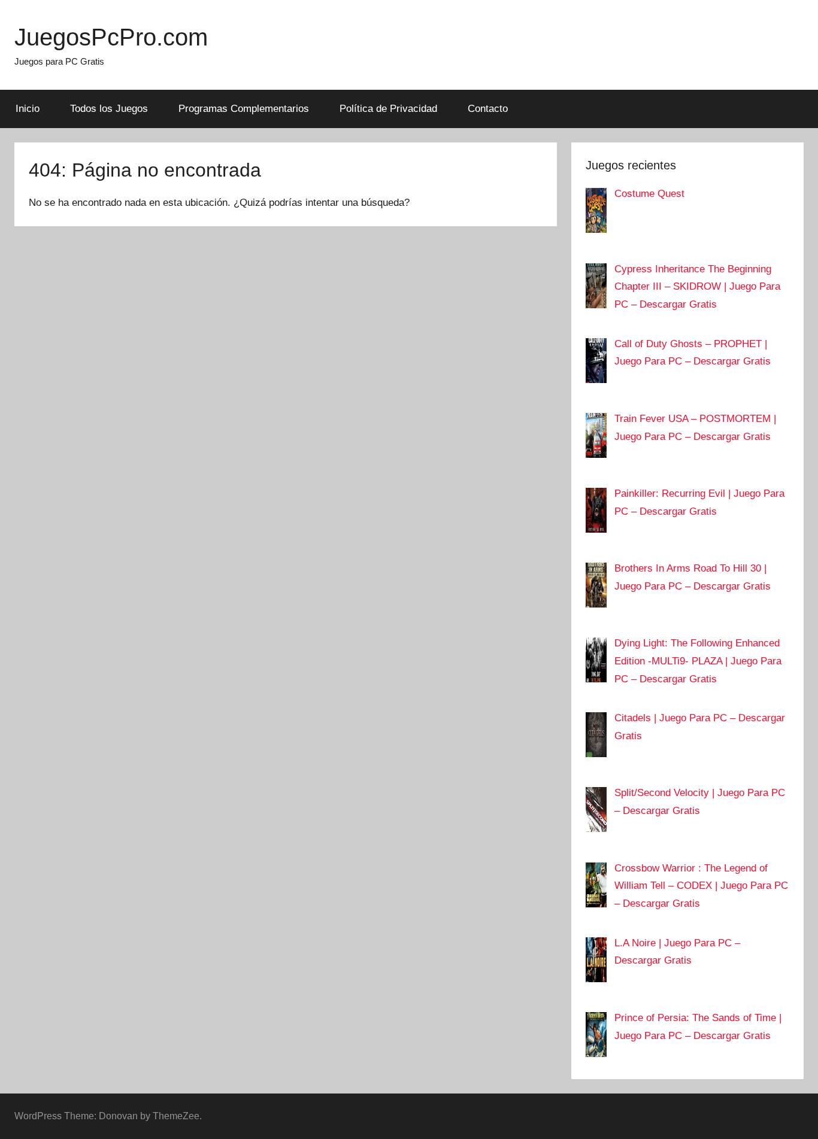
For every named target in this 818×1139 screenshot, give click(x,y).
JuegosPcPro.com (111, 37)
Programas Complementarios (243, 108)
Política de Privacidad (388, 108)
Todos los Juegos (109, 108)
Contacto (488, 108)
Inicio (28, 108)
